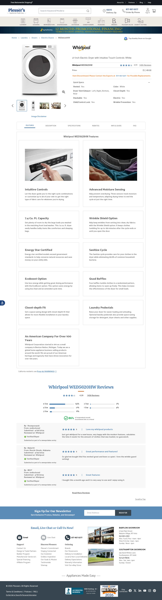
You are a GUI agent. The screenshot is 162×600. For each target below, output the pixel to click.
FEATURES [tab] (30, 125)
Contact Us (21, 548)
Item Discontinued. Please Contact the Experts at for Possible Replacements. (112, 75)
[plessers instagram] (149, 590)
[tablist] (81, 126)
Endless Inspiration (48, 556)
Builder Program (23, 554)
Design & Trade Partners (26, 551)
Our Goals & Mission (49, 559)
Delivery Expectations (73, 559)
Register (123, 513)
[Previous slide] (12, 105)
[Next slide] (65, 105)
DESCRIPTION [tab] (50, 125)
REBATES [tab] (95, 125)
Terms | (14, 592)
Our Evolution (46, 554)
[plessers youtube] (144, 590)
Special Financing (23, 559)
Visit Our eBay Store (73, 565)
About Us (120, 2)
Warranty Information (73, 562)
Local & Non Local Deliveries (76, 556)
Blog (141, 2)
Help (149, 2)
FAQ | (35, 592)
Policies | (28, 592)
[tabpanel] (81, 250)
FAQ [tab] (134, 125)
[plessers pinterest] (154, 590)
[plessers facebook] (130, 590)
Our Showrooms (71, 551)
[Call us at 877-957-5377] (67, 537)
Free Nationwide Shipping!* (22, 2)
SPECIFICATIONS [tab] (74, 125)
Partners (131, 2)
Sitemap (44, 565)
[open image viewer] (63, 92)
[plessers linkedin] (139, 590)
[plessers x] (135, 590)
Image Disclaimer (38, 116)
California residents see (36, 371)
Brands (67, 548)
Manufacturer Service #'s (26, 556)
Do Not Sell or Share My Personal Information (21, 595)
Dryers (34, 37)
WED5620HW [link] (64, 37)
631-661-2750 (124, 536)
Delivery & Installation (73, 554)
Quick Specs (78, 82)
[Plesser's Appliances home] (17, 10)
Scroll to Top (140, 499)
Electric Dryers (47, 37)
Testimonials (46, 562)
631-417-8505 (124, 557)
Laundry (24, 37)
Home (14, 37)
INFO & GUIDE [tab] (116, 125)
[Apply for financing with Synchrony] (81, 30)
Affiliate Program (23, 562)
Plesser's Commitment (50, 548)
